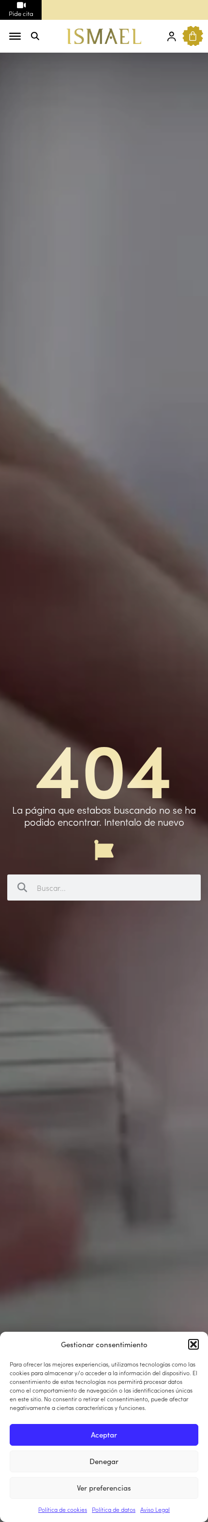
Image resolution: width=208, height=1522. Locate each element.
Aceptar (104, 1434)
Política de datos (113, 1509)
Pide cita (21, 13)
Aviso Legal (155, 1509)
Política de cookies (62, 1509)
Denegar (104, 1461)
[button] (193, 1344)
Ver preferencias (104, 1487)
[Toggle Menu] (15, 36)
